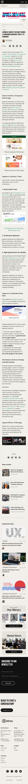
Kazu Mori (18, 60)
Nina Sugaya (9, 601)
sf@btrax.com (4, 739)
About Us (3, 758)
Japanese (5, 125)
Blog (15, 748)
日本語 (22, 2)
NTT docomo (17, 107)
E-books (16, 750)
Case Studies (4, 748)
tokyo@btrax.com (19, 739)
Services (3, 750)
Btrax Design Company (7, 24)
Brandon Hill (6, 58)
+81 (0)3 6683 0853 (19, 741)
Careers (2, 760)
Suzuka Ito (8, 575)
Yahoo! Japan (14, 109)
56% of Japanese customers (13, 258)
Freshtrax (16, 24)
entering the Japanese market (11, 66)
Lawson (4, 109)
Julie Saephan (9, 40)
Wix (14, 58)
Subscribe (8, 683)
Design (4, 29)
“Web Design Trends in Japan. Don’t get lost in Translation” (14, 54)
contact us (12, 406)
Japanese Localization (10, 567)
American (14, 125)
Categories (3, 6)
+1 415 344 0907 (5, 741)
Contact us (3, 762)
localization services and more (11, 398)
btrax (17, 56)
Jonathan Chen (9, 548)
